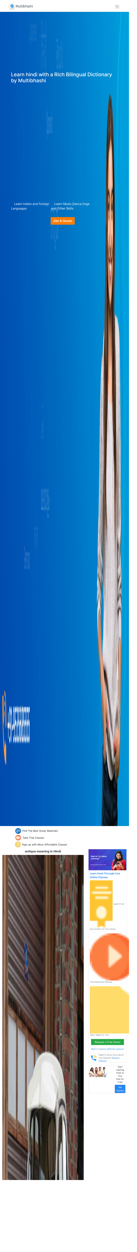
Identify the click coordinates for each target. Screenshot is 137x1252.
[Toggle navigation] (117, 7)
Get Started (120, 1089)
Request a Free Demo (107, 1042)
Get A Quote (62, 221)
